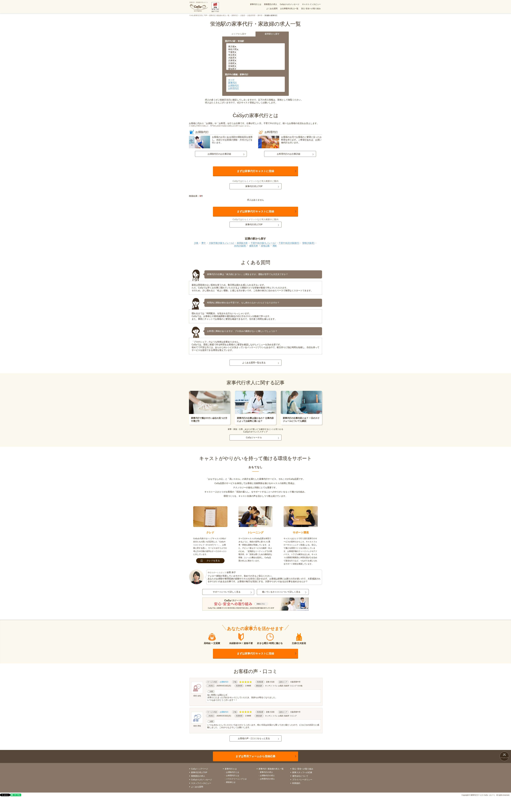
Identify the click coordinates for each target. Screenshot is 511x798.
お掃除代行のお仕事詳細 (219, 154)
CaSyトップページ (199, 769)
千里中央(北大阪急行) (289, 243)
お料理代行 (233, 88)
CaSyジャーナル (254, 437)
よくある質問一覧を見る (254, 363)
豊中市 (259, 15)
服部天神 (253, 246)
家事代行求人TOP (254, 186)
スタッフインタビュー (201, 783)
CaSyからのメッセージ (289, 4)
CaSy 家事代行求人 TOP (198, 15)
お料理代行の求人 (267, 779)
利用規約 (296, 783)
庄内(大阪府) (240, 246)
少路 (196, 243)
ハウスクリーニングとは (236, 779)
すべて (231, 80)
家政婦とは (230, 782)
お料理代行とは (232, 775)
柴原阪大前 (242, 243)
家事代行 (235, 15)
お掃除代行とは (232, 772)
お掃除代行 (233, 85)
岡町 (275, 246)
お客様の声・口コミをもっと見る (254, 738)
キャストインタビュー (311, 4)
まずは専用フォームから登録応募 (255, 756)
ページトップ (504, 757)
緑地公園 (265, 246)
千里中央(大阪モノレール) (263, 243)
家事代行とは (255, 4)
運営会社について (300, 776)
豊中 (203, 243)
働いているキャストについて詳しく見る (281, 592)
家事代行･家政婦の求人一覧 (219, 15)
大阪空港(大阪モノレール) (221, 243)
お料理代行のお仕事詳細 (288, 154)
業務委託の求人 (270, 4)
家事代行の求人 (266, 772)
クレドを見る (213, 560)
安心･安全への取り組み (311, 8)
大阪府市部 (251, 15)
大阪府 (242, 15)
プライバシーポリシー (302, 779)
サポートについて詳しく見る (226, 592)
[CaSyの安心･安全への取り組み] (255, 604)
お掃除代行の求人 (267, 775)
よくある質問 (271, 8)
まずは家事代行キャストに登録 (255, 171)
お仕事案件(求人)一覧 (289, 8)
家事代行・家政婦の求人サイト (198, 2)
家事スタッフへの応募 (302, 772)
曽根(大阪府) (308, 243)
